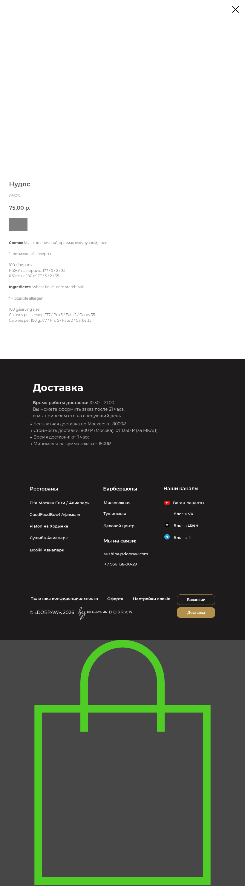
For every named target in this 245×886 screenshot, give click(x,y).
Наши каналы (180, 488)
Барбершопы (120, 489)
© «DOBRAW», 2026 (52, 612)
